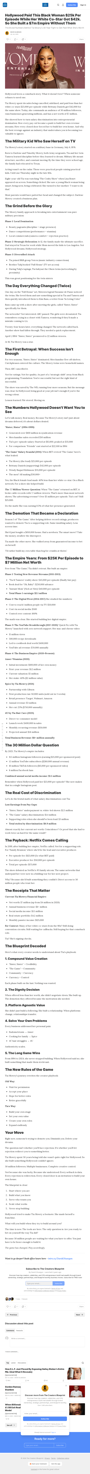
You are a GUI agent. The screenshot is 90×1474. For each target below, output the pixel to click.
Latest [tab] (13, 1363)
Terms (53, 1458)
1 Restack (24, 1299)
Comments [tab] (10, 1331)
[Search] (58, 5)
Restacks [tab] (19, 1331)
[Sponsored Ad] (11, 1375)
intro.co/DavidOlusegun (60, 1258)
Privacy (47, 1458)
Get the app (55, 1464)
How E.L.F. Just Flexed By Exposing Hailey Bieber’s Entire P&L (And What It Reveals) (34, 1370)
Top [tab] (7, 1363)
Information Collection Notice (44, 1426)
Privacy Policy (61, 1426)
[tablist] (14, 1330)
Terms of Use (55, 1424)
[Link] (2, 141)
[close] (66, 1385)
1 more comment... (12, 1352)
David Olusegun (15, 32)
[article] (45, 1375)
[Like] (6, 1398)
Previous (13, 1315)
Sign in (83, 5)
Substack (34, 1469)
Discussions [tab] (22, 1363)
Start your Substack (39, 1464)
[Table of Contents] (2, 737)
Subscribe (72, 5)
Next (78, 1315)
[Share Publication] (63, 5)
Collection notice (63, 1458)
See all (9, 1425)
